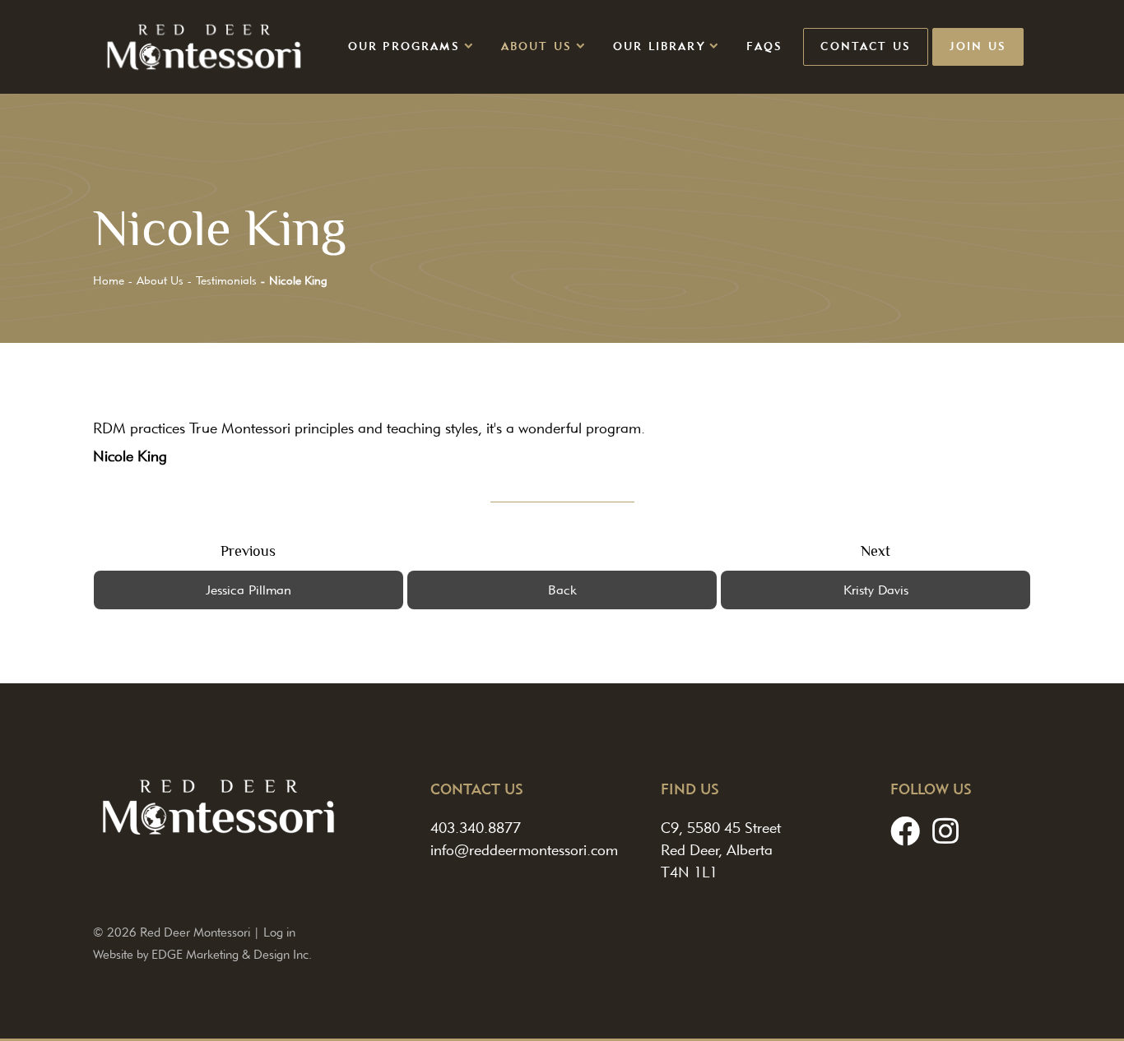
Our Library (659, 46)
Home (108, 280)
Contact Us (865, 46)
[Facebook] (905, 831)
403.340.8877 (475, 827)
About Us (536, 46)
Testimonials (226, 280)
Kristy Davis (875, 590)
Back (562, 590)
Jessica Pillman (248, 590)
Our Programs (404, 46)
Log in (279, 932)
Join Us (978, 46)
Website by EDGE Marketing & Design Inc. (202, 954)
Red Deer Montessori (195, 932)
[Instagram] (945, 831)
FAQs (764, 46)
